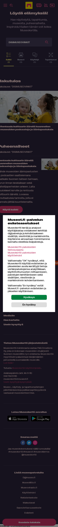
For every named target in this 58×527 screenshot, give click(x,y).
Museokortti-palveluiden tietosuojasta (22, 248)
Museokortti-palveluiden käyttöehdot (22, 254)
